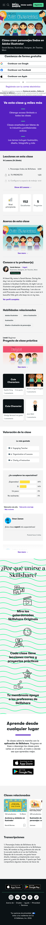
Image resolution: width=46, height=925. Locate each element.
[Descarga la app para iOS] (14, 886)
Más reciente (9, 509)
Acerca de (10, 903)
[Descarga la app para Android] (32, 886)
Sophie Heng (8, 390)
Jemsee (32, 825)
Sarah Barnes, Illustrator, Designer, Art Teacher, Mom (22, 49)
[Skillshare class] (15, 805)
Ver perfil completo (11, 299)
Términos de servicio (29, 91)
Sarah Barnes (18, 267)
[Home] (16, 5)
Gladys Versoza (9, 415)
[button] (4, 5)
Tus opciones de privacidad (21, 913)
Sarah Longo (31, 389)
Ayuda (26, 903)
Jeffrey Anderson (19, 550)
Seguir (24, 267)
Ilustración (9, 320)
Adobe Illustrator (11, 315)
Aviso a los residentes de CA (23, 916)
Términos (24, 905)
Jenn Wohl (30, 414)
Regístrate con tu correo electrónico (23, 86)
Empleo (19, 903)
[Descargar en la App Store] (23, 763)
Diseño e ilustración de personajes (18, 325)
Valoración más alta (11, 507)
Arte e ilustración (30, 315)
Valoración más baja (26, 507)
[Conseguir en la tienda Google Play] (23, 771)
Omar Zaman (17, 519)
